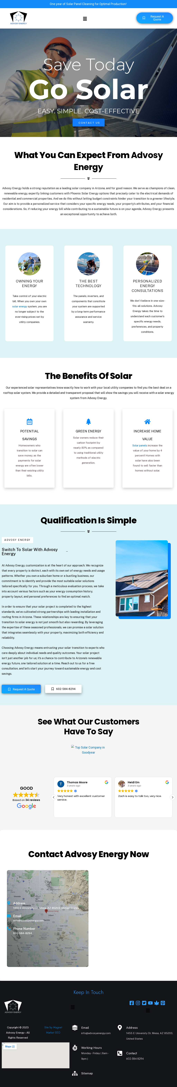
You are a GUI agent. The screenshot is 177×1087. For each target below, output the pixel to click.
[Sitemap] (75, 1073)
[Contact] (120, 1053)
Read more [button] (121, 812)
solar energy (19, 306)
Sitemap (87, 1073)
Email (17, 916)
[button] (84, 19)
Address (19, 903)
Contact (131, 1053)
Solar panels (139, 445)
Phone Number (24, 928)
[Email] (9, 916)
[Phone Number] (9, 928)
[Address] (9, 903)
